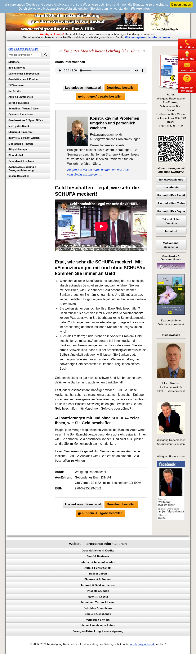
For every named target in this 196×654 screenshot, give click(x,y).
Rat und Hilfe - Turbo (171, 203)
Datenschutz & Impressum (24, 73)
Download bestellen (121, 87)
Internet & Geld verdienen (98, 585)
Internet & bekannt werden (98, 562)
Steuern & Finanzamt (20, 132)
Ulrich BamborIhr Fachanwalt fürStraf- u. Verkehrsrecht (171, 387)
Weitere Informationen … (149, 37)
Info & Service (16, 67)
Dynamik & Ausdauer (20, 114)
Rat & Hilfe (14, 91)
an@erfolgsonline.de (142, 644)
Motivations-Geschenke (171, 245)
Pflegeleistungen (18, 149)
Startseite (14, 61)
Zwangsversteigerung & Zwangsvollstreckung (22, 169)
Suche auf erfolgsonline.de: (23, 48)
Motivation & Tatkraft (20, 143)
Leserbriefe (171, 187)
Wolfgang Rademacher (171, 456)
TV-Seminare (16, 85)
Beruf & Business (18, 102)
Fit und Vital (15, 155)
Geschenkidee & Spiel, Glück (25, 120)
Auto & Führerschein (20, 96)
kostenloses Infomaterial (83, 87)
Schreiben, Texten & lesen (23, 108)
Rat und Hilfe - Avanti (171, 195)
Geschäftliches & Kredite (23, 79)
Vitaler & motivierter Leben (98, 625)
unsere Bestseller (18, 176)
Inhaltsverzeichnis (171, 179)
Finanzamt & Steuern (98, 579)
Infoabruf (171, 231)
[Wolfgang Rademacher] (171, 519)
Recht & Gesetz (98, 596)
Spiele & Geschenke (98, 613)
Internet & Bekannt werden (24, 137)
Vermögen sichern (98, 619)
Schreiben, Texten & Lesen (97, 602)
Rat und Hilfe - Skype (171, 211)
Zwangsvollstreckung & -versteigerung (98, 631)
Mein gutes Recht (18, 126)
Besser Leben (98, 573)
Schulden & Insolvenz (21, 161)
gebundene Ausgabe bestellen (100, 96)
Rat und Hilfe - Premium (171, 221)
